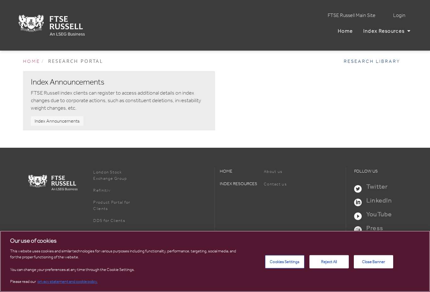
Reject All (329, 261)
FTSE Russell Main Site (352, 15)
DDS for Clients (109, 220)
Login (399, 15)
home (31, 61)
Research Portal (75, 61)
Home (347, 31)
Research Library (372, 61)
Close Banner (373, 261)
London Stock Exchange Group (110, 175)
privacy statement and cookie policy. (67, 281)
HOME (226, 171)
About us (273, 171)
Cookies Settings (284, 261)
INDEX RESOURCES (238, 183)
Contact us (275, 184)
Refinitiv (101, 190)
